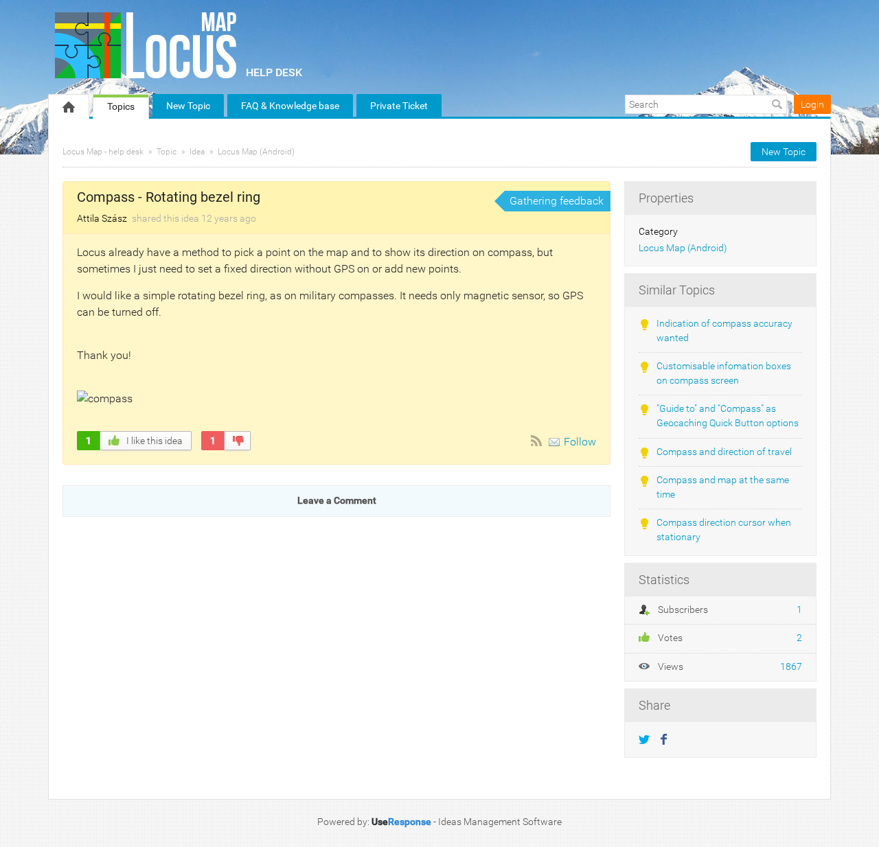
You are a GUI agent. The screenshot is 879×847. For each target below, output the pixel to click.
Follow (580, 441)
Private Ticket (399, 105)
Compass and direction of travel (724, 452)
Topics (121, 106)
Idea (197, 151)
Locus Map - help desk (103, 151)
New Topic (188, 105)
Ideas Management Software (500, 821)
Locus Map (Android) (256, 151)
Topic (166, 151)
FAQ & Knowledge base (290, 105)
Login (812, 104)
